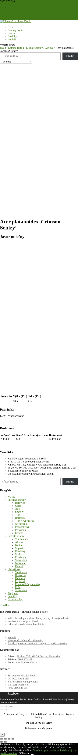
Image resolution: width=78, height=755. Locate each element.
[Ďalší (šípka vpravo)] (5, 742)
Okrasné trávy (15, 599)
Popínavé (20, 581)
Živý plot (13, 593)
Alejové (49, 47)
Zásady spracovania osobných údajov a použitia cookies (37, 643)
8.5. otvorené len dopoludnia (23, 681)
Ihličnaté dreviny (17, 499)
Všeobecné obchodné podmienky (25, 640)
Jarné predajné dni (17, 687)
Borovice (20, 502)
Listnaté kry (14, 569)
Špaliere (19, 554)
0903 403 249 (25, 659)
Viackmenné (21, 539)
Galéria (11, 33)
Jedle (17, 508)
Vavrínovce (21, 572)
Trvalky (4, 605)
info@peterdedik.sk (26, 662)
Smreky (19, 511)
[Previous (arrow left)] (1, 709)
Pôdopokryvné (23, 527)
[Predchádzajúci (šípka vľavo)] (1, 742)
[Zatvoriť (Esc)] (12, 739)
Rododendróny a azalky (27, 584)
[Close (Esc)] (1, 706)
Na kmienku (21, 524)
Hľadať (70, 56)
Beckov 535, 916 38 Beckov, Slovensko (38, 656)
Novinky (12, 36)
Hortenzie (20, 575)
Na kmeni (20, 563)
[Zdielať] (9, 739)
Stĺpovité (20, 548)
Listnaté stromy (34, 47)
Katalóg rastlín (15, 30)
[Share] (5, 706)
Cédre (18, 505)
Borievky (20, 517)
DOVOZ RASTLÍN (18, 678)
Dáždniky (20, 551)
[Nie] (32, 754)
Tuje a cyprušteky (24, 521)
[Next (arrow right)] (5, 709)
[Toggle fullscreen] (9, 706)
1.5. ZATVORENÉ (18, 684)
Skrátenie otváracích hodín (22, 675)
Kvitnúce (20, 545)
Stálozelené (21, 560)
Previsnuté (20, 530)
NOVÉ (11, 496)
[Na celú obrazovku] (5, 739)
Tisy (17, 514)
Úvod (10, 27)
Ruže (17, 587)
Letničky (12, 596)
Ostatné (19, 533)
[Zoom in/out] (12, 706)
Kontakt (12, 39)
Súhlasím (24, 753)
